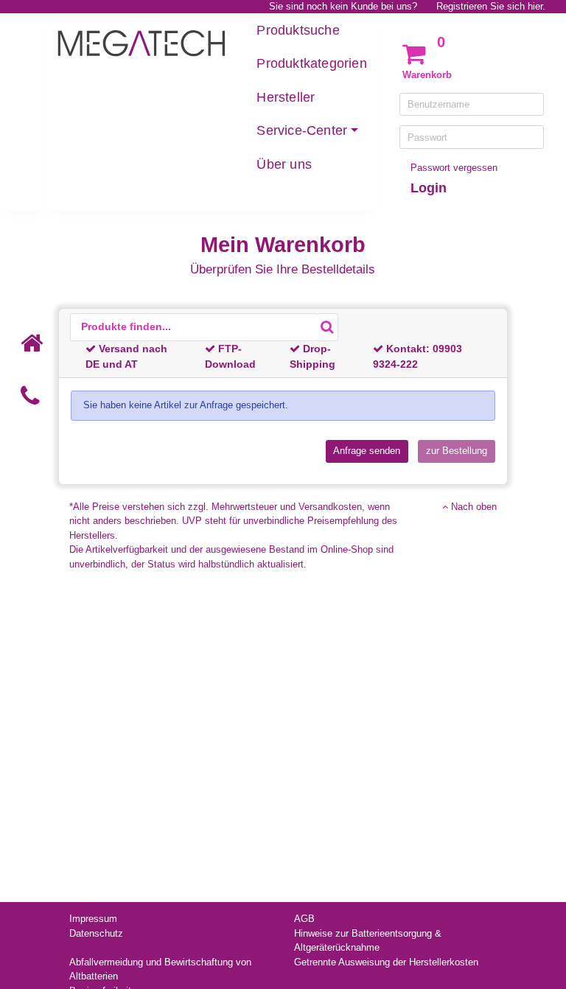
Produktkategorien (311, 63)
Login (428, 188)
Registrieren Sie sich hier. (490, 6)
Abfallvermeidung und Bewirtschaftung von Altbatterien (160, 969)
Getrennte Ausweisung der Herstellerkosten (386, 962)
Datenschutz (96, 933)
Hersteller (285, 97)
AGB (304, 918)
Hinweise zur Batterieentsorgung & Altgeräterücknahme (367, 941)
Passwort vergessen (453, 167)
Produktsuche (297, 30)
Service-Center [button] (301, 130)
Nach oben (472, 506)
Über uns (284, 164)
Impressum (93, 918)
